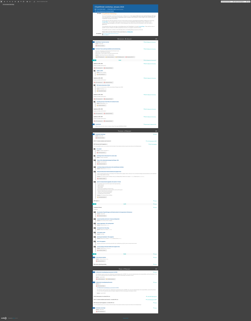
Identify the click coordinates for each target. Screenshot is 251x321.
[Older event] (7, 1)
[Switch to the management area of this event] (34, 1)
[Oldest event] (4, 1)
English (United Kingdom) (239, 1)
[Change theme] (30, 1)
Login (249, 1)
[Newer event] (12, 1)
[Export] (24, 1)
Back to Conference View (42, 1)
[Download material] (27, 1)
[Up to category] (10, 1)
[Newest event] (15, 1)
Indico (14, 318)
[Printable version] (18, 1)
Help (124, 318)
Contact (126, 318)
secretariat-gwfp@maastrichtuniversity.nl (111, 33)
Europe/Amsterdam (226, 1)
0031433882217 (106, 34)
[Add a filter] (21, 1)
